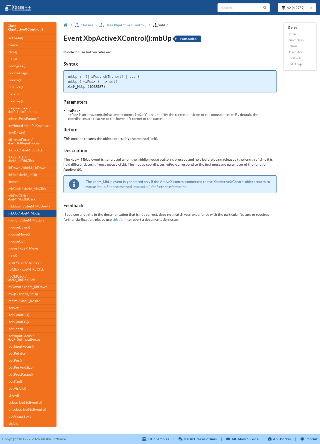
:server (13, 308)
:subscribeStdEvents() (25, 402)
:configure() (17, 66)
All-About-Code (245, 439)
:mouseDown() (19, 227)
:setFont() (15, 329)
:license (14, 181)
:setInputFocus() (21, 346)
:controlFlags (18, 73)
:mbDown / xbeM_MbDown (29, 206)
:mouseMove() (19, 234)
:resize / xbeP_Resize (24, 301)
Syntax (292, 34)
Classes (86, 25)
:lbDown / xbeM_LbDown (27, 167)
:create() (14, 80)
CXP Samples (158, 439)
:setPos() (15, 360)
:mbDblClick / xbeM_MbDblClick (22, 197)
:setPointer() (18, 353)
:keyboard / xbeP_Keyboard (29, 125)
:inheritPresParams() (24, 118)
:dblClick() (15, 87)
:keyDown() (16, 132)
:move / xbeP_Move (23, 248)
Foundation (188, 39)
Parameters (296, 40)
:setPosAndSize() (21, 367)
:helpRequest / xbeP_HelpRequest (23, 110)
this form (119, 219)
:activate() (15, 38)
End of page (295, 64)
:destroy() (15, 101)
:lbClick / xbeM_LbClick (25, 150)
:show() (13, 395)
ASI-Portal (282, 439)
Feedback (294, 58)
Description (295, 52)
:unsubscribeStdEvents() (27, 409)
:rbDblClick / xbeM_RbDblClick (21, 278)
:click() (12, 52)
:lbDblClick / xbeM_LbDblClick (21, 159)
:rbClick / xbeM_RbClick (26, 269)
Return (292, 46)
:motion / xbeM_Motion (26, 220)
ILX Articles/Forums (200, 439)
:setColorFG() (18, 322)
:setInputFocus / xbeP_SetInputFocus (24, 337)
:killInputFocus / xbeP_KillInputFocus (24, 141)
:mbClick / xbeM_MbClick (27, 188)
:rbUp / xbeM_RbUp (23, 294)
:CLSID (13, 59)
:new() (12, 255)
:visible (13, 423)
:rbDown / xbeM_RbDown (28, 287)
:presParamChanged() (25, 262)
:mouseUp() (17, 241)
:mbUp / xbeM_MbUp (24, 213)
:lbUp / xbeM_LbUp (22, 174)
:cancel (13, 45)
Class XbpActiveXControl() (125, 25)
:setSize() (15, 381)
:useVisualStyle (20, 416)
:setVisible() (17, 388)
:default (14, 94)
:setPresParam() (20, 374)
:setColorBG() (18, 315)
